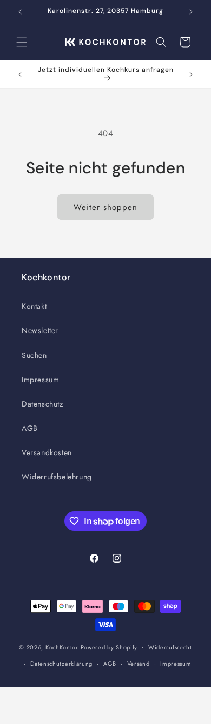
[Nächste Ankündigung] (191, 12)
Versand (138, 663)
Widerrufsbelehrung (57, 476)
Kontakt (34, 306)
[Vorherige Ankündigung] (20, 12)
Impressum (40, 379)
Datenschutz (42, 403)
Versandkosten (47, 452)
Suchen (34, 355)
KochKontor (61, 646)
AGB (30, 428)
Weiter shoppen (105, 207)
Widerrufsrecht (170, 647)
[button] (22, 42)
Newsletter (40, 330)
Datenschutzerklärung (61, 663)
